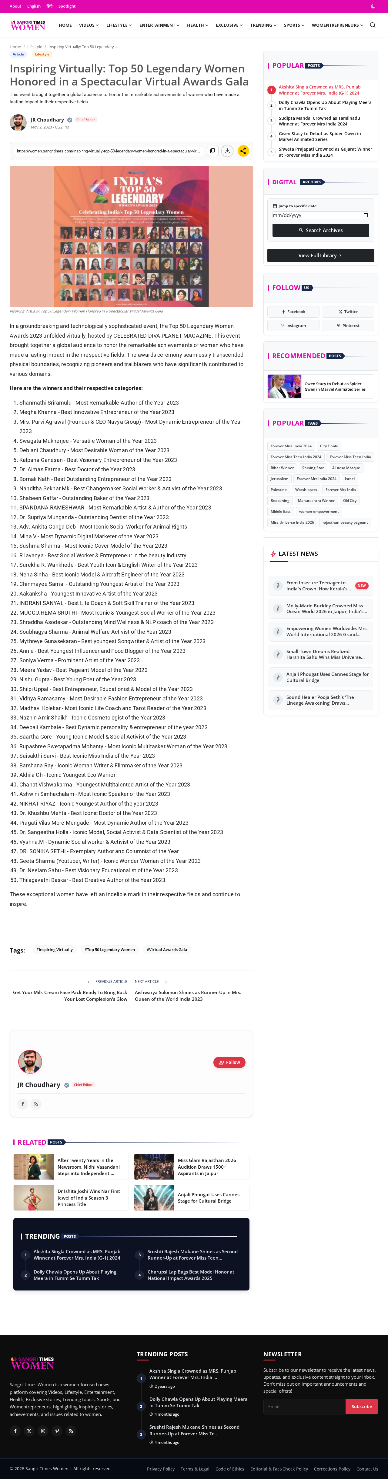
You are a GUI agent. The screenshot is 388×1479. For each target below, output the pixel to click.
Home (65, 25)
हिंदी (49, 6)
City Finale (329, 446)
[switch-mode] (373, 6)
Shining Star (313, 467)
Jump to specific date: (295, 206)
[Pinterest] (57, 1430)
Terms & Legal (195, 1469)
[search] (372, 25)
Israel (350, 478)
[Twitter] (29, 1430)
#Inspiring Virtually (54, 949)
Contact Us (367, 1469)
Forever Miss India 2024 (291, 446)
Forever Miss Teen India (350, 456)
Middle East (281, 511)
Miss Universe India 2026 (292, 522)
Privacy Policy (161, 1469)
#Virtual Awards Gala (167, 949)
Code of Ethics (230, 1469)
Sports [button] (292, 25)
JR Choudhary (47, 119)
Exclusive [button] (227, 25)
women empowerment (319, 511)
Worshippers (306, 489)
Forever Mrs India (341, 489)
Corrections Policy (332, 1469)
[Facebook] (15, 1430)
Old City (349, 500)
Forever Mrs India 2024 (316, 478)
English (34, 6)
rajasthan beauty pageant (345, 522)
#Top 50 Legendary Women (110, 949)
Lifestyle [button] (117, 25)
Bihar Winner (282, 467)
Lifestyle (34, 46)
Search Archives (321, 230)
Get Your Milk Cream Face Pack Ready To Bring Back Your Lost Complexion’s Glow (70, 995)
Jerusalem (279, 478)
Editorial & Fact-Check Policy (279, 1469)
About (15, 6)
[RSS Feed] (36, 1104)
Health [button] (195, 25)
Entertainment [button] (157, 25)
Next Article (147, 981)
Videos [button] (87, 25)
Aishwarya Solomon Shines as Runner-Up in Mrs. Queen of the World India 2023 (188, 995)
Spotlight (67, 6)
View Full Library (321, 255)
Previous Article (111, 981)
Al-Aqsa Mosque (346, 467)
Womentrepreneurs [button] (335, 25)
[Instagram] (43, 1430)
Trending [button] (261, 25)
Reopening (280, 500)
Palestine (279, 489)
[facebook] (22, 1104)
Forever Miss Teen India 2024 (296, 456)
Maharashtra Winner (316, 500)
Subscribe (362, 1406)
